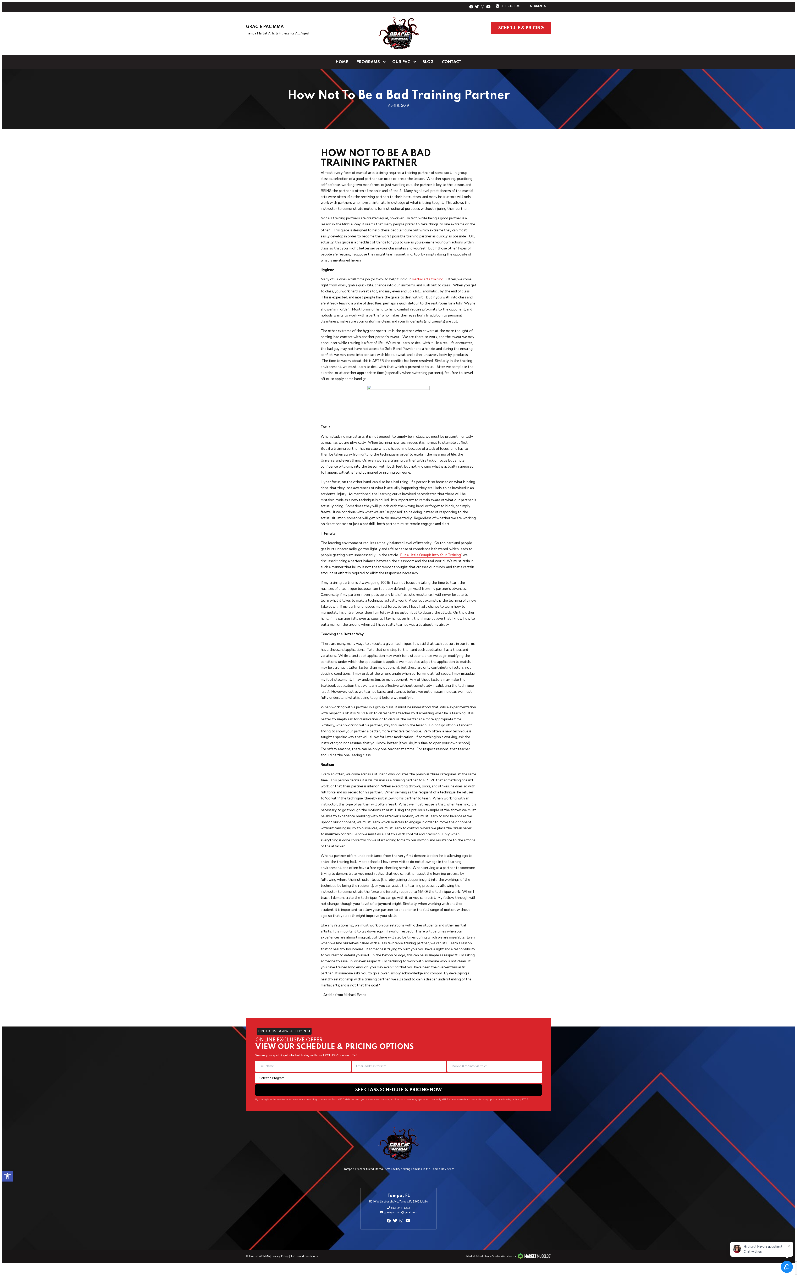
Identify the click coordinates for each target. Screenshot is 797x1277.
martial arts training (427, 279)
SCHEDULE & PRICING (521, 28)
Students (538, 6)
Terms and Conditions (304, 1256)
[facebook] (471, 7)
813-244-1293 (511, 6)
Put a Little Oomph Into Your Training (430, 555)
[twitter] (477, 7)
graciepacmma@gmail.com (400, 1212)
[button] (7, 1176)
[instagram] (482, 7)
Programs (368, 62)
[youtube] (488, 7)
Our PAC (401, 62)
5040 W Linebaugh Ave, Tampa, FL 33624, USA (398, 1202)
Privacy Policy (280, 1256)
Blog (428, 62)
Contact (451, 62)
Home (342, 62)
